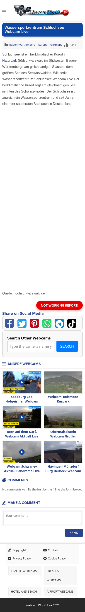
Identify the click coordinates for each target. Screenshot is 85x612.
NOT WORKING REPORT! (59, 305)
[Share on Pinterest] (34, 323)
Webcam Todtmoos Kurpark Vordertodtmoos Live (63, 401)
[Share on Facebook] (9, 323)
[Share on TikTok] (71, 323)
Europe (42, 45)
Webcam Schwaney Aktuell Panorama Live (22, 468)
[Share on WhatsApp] (46, 323)
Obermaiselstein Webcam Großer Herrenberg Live (63, 436)
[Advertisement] (42, 152)
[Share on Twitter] (22, 323)
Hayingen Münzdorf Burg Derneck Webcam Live (63, 471)
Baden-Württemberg (22, 45)
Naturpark (9, 60)
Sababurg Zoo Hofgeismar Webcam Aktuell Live (21, 401)
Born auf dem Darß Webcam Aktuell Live (21, 433)
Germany (56, 45)
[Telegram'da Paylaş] (59, 323)
